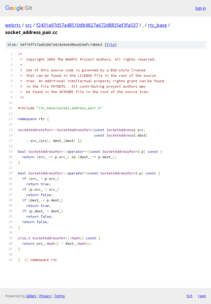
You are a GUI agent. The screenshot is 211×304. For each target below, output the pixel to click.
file (111, 45)
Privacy (45, 295)
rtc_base (157, 25)
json (202, 295)
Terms (59, 295)
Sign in (200, 8)
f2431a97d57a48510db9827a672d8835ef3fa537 (87, 25)
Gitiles (31, 295)
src (28, 25)
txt (189, 295)
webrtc (13, 25)
